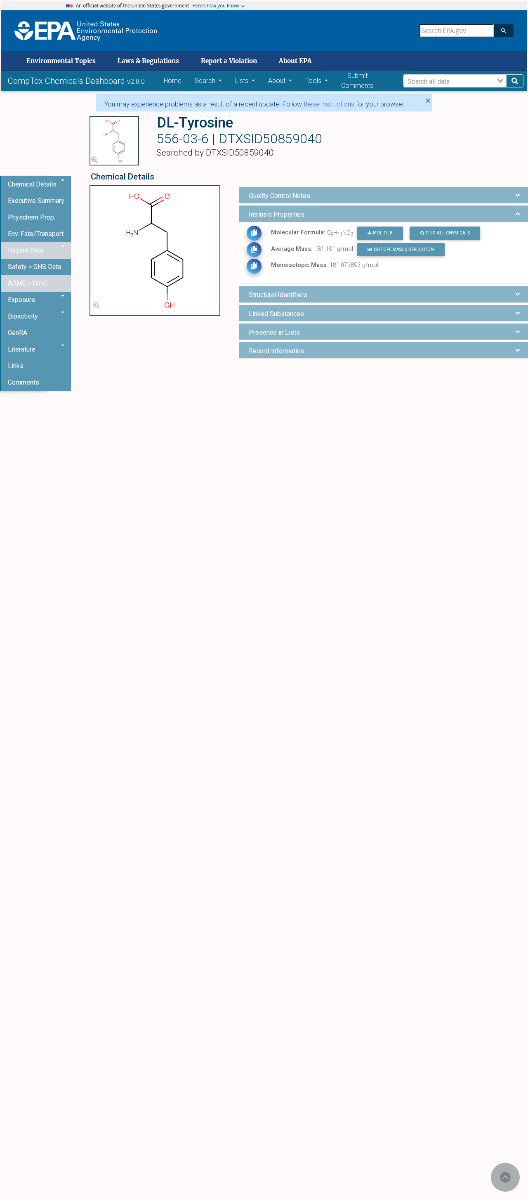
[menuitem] (36, 201)
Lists (242, 81)
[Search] (504, 30)
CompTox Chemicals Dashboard (67, 81)
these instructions (329, 104)
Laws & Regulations (148, 61)
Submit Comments (357, 81)
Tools (314, 81)
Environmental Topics (61, 61)
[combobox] (454, 81)
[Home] (86, 31)
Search (206, 81)
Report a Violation (229, 61)
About (277, 81)
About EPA (295, 61)
